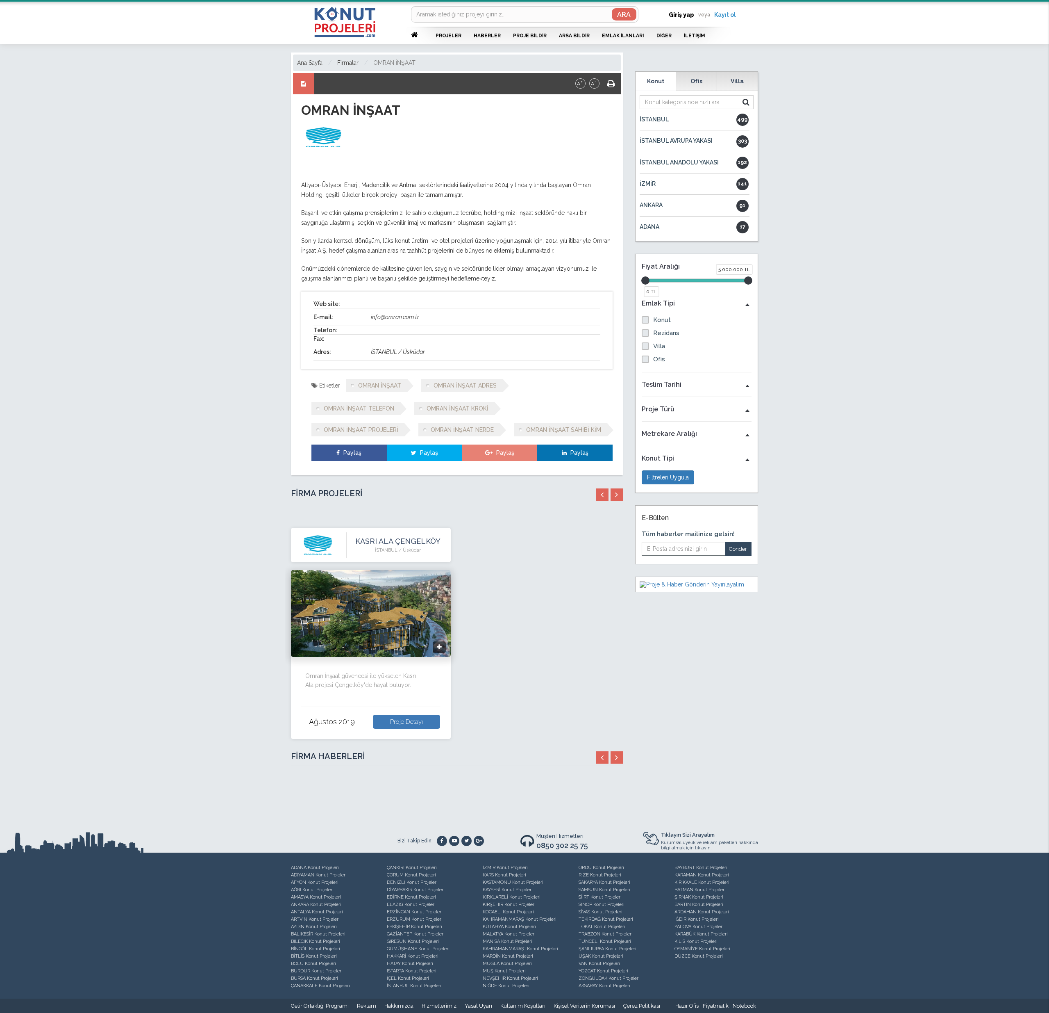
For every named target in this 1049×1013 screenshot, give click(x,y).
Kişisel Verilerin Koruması (584, 1006)
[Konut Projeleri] (345, 22)
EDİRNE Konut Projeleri (411, 897)
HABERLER (487, 36)
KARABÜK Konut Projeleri (701, 934)
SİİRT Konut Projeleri (600, 897)
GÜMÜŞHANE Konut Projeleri (418, 948)
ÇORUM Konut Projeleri (411, 875)
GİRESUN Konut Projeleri (413, 941)
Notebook (744, 1006)
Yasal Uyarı (478, 1006)
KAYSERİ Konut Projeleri (508, 889)
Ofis (696, 81)
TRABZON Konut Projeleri (606, 934)
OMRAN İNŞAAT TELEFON (359, 408)
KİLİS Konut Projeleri (695, 941)
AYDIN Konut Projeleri (314, 926)
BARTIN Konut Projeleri (698, 904)
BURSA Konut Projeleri (314, 978)
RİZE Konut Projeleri (600, 875)
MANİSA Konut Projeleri (507, 941)
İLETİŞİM (694, 36)
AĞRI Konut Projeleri (312, 889)
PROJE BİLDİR (530, 36)
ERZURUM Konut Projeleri (415, 919)
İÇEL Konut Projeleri (408, 978)
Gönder (738, 549)
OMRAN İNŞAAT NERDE (462, 430)
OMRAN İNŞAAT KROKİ (457, 408)
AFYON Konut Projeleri (314, 882)
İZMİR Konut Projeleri (505, 867)
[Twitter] (466, 841)
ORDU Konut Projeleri (601, 867)
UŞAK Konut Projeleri (601, 956)
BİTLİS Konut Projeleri (314, 956)
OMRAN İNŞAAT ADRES (465, 385)
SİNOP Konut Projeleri (601, 904)
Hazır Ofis (687, 1006)
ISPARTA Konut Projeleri (411, 971)
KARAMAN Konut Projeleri (701, 875)
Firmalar (348, 62)
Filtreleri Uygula (668, 477)
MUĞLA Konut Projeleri (507, 963)
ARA (624, 14)
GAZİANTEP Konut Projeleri (416, 934)
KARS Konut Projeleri (504, 875)
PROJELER (448, 36)
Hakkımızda (398, 1006)
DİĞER (664, 36)
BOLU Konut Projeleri (313, 963)
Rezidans (666, 333)
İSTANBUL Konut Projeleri (414, 985)
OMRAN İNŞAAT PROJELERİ (361, 430)
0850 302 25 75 (562, 845)
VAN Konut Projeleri (599, 963)
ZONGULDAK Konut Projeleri (609, 978)
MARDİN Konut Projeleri (508, 956)
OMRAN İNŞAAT (394, 62)
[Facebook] (442, 841)
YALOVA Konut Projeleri (699, 926)
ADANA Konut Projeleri (315, 867)
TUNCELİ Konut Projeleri (605, 941)
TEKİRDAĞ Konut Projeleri (606, 919)
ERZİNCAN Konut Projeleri (415, 912)
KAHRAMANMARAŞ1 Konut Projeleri (520, 948)
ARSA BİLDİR (574, 36)
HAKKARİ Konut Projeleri (412, 956)
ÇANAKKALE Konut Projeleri (320, 985)
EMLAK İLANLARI (623, 36)
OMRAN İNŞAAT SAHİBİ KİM (563, 430)
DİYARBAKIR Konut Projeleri (416, 889)
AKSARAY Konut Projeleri (604, 985)
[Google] (479, 841)
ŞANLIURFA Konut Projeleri (607, 948)
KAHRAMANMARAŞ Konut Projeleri (519, 919)
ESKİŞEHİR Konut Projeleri (414, 926)
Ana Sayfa (309, 62)
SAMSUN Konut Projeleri (604, 889)
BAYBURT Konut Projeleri (700, 867)
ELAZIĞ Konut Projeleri (411, 904)
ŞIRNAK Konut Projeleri (698, 897)
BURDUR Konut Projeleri (317, 971)
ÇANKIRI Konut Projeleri (412, 867)
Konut (655, 81)
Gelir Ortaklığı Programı (320, 1006)
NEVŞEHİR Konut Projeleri (510, 978)
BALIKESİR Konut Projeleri (318, 934)
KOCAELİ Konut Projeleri (508, 912)
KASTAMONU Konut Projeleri (513, 882)
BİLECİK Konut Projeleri (315, 941)
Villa (737, 81)
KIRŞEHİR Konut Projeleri (509, 904)
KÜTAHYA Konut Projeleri (509, 926)
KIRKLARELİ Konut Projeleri (511, 897)
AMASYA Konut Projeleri (316, 897)
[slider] (645, 280)
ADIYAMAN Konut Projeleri (319, 875)
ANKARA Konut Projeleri (316, 904)
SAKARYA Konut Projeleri (604, 882)
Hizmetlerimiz (439, 1006)
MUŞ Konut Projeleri (504, 971)
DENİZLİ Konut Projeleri (412, 882)
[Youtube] (454, 841)
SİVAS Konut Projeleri (600, 912)
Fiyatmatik (716, 1006)
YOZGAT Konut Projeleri (603, 971)
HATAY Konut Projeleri (410, 963)
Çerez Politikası (641, 1006)
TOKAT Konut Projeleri (602, 926)
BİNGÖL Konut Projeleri (315, 948)
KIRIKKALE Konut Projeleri (701, 882)
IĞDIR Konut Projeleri (696, 919)
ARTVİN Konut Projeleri (315, 919)
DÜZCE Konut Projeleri (698, 956)
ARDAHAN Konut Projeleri (701, 912)
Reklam (366, 1006)
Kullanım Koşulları (522, 1006)
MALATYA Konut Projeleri (509, 934)
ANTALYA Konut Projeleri (317, 912)
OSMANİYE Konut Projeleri (702, 948)
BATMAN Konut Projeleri (700, 889)
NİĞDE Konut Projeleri (506, 985)
